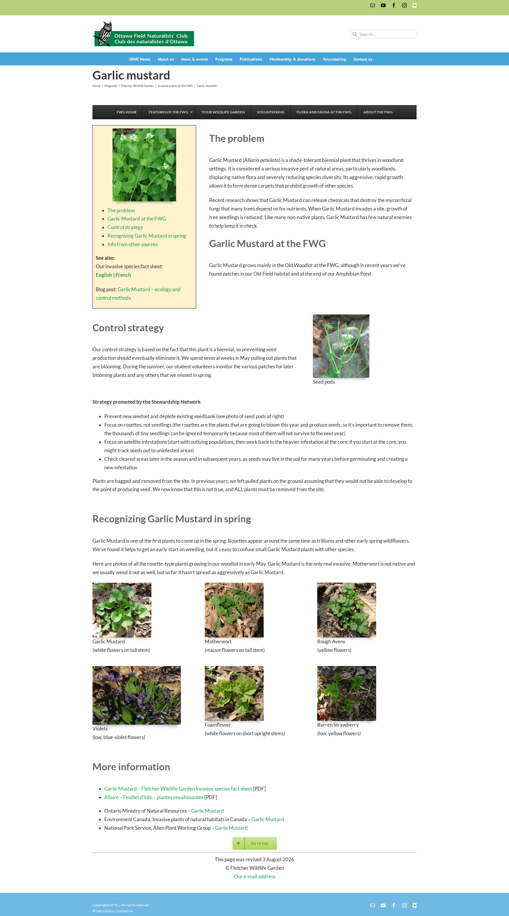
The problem (121, 210)
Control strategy (125, 227)
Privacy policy (103, 911)
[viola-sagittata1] (136, 668)
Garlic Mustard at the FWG (137, 219)
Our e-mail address (254, 876)
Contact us (124, 911)
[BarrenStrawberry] (346, 668)
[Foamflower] (234, 668)
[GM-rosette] (121, 585)
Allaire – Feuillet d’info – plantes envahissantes (154, 797)
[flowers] (144, 131)
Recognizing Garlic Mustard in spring (147, 236)
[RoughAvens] (346, 585)
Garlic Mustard (207, 811)
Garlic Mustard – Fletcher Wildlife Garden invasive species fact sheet (178, 789)
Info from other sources (133, 244)
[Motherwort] (234, 585)
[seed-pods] (341, 317)
